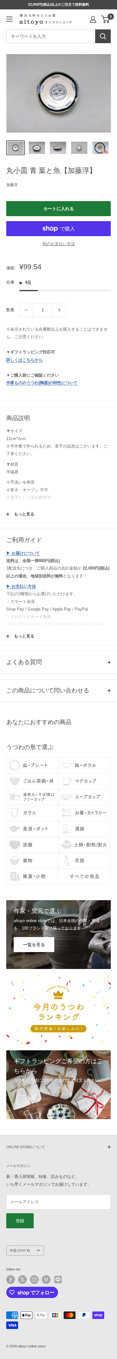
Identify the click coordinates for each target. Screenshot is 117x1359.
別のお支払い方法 (58, 243)
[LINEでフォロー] (58, 1279)
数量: (11, 309)
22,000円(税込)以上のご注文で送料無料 (58, 4)
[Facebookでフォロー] (10, 1279)
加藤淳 (11, 185)
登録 (20, 1220)
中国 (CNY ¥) (20, 1250)
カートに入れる (58, 208)
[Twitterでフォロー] (22, 1279)
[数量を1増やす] (59, 310)
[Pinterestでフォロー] (46, 1279)
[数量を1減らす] (26, 310)
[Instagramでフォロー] (34, 1279)
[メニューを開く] (9, 19)
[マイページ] (93, 19)
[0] (106, 19)
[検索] (103, 36)
